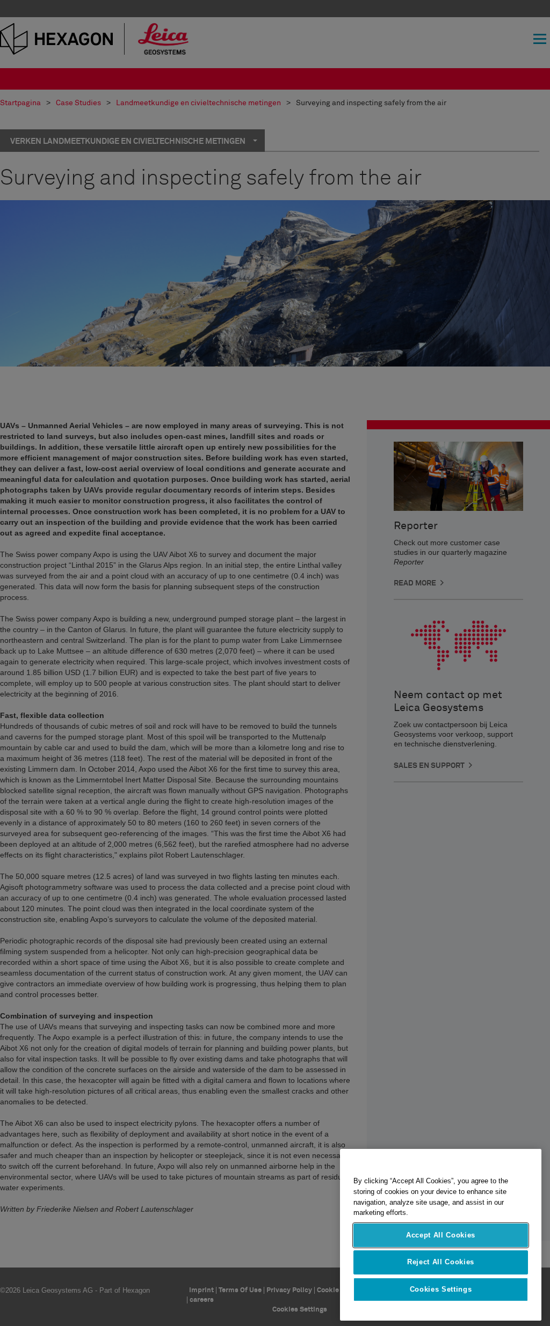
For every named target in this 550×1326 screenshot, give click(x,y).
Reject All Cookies (440, 1262)
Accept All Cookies (440, 1235)
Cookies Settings (441, 1289)
